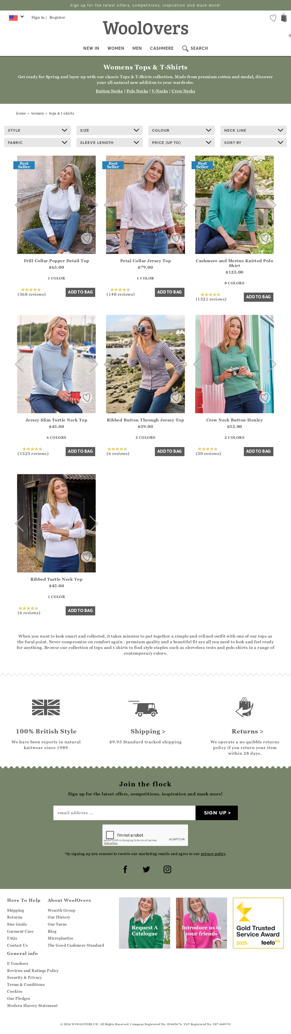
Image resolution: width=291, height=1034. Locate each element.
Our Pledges (18, 998)
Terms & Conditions (26, 984)
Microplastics (60, 938)
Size (84, 130)
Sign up (215, 812)
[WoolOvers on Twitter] (145, 868)
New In (91, 48)
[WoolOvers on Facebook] (124, 868)
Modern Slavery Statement (32, 1005)
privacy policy (213, 854)
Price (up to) (166, 142)
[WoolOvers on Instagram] (166, 868)
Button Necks (109, 90)
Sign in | (39, 17)
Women (115, 48)
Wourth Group (61, 910)
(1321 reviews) (211, 299)
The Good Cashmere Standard (76, 945)
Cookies (14, 991)
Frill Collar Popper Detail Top (56, 260)
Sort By (233, 142)
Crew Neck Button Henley (234, 419)
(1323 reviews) (33, 453)
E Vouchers (17, 963)
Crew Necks (183, 90)
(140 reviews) (121, 294)
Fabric (15, 142)
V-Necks (160, 90)
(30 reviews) (208, 453)
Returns (14, 917)
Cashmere (162, 48)
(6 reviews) (118, 453)
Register (57, 17)
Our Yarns (57, 924)
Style (14, 130)
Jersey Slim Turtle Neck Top (57, 419)
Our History (59, 917)
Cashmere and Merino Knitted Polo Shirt (234, 263)
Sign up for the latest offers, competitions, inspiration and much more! (145, 5)
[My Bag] (284, 18)
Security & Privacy (24, 977)
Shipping (15, 910)
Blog (52, 931)
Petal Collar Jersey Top (145, 260)
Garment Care (20, 931)
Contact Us (17, 945)
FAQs (12, 938)
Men (137, 48)
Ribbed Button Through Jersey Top (145, 419)
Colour (161, 130)
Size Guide (17, 924)
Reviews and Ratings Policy (33, 970)
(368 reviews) (32, 294)
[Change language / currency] (15, 19)
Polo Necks (137, 90)
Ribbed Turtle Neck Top (56, 579)
